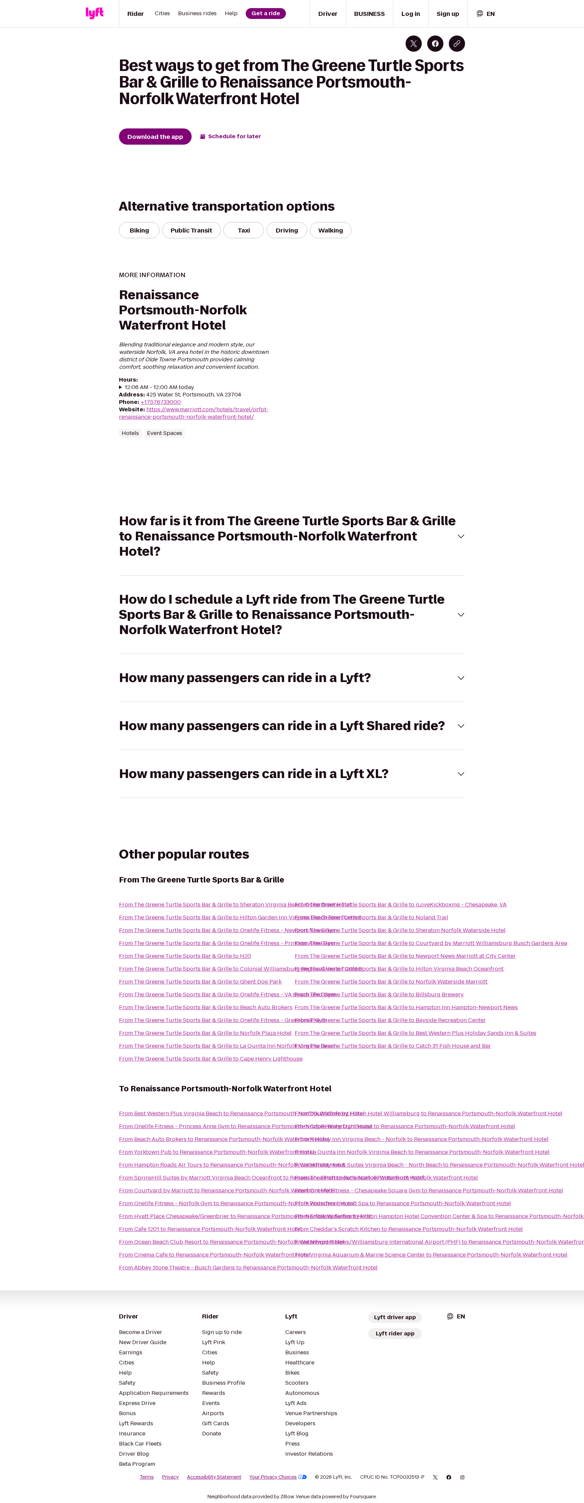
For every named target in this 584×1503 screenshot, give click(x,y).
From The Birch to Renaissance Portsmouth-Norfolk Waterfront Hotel (386, 1178)
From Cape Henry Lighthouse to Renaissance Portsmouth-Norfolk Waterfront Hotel (405, 1126)
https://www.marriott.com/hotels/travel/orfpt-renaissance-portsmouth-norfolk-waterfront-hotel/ (193, 413)
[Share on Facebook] (435, 43)
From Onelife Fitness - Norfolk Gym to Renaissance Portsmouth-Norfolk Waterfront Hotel (237, 1203)
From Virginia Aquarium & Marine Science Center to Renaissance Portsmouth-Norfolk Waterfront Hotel (431, 1255)
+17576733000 (161, 402)
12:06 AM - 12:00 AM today (159, 387)
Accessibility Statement (214, 1477)
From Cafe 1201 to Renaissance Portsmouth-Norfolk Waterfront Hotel (210, 1229)
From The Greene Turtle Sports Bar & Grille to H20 (185, 956)
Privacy (170, 1477)
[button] (292, 536)
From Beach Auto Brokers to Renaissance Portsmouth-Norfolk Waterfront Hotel (224, 1139)
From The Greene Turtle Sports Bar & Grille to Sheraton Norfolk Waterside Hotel (400, 930)
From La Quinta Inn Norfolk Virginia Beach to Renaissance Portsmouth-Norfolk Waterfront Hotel (422, 1152)
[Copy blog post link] (457, 43)
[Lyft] (94, 13)
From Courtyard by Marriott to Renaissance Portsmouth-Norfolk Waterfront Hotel (227, 1190)
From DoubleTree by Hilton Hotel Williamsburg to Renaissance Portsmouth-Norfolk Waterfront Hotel (428, 1113)
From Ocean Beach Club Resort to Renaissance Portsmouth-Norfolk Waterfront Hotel (231, 1242)
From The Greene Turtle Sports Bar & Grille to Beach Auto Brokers (205, 1007)
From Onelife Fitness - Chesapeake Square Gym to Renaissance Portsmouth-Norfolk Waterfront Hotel (429, 1190)
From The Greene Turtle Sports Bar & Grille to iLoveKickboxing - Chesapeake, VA (401, 904)
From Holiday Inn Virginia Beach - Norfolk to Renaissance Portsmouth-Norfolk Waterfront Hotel (422, 1139)
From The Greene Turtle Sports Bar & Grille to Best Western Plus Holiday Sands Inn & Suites (415, 1033)
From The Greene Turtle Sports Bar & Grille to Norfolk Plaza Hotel (205, 1033)
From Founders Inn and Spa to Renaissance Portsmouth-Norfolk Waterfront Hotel (403, 1203)
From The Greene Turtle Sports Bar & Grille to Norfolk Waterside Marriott (391, 982)
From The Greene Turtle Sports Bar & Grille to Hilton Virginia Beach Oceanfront (399, 969)
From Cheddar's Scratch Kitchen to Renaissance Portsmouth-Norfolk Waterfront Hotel (409, 1229)
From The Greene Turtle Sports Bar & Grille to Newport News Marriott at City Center (405, 956)
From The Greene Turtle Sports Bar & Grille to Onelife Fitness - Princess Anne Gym (227, 943)
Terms (147, 1477)
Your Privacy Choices (273, 1477)
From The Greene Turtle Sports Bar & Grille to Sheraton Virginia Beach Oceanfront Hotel (235, 904)
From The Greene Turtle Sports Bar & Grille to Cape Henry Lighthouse (210, 1059)
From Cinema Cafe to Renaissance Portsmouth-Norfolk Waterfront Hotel (214, 1255)
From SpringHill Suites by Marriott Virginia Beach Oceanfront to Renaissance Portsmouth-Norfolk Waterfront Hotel (271, 1178)
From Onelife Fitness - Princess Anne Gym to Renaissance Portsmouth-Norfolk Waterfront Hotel (245, 1126)
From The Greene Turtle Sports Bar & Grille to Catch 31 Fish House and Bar (393, 1046)
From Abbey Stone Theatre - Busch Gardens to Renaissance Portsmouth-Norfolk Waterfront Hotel (248, 1267)
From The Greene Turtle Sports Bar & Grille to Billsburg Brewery (379, 994)
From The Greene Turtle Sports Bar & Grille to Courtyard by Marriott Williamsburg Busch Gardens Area (431, 943)
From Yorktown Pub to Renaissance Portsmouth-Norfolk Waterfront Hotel (216, 1152)
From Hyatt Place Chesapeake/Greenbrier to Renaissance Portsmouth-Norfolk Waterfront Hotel (245, 1216)
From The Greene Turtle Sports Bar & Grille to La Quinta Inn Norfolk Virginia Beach (228, 1046)
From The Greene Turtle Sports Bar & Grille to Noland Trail (371, 917)
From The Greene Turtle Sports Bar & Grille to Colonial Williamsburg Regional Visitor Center (241, 969)
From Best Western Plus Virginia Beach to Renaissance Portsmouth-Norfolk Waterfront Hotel (242, 1113)
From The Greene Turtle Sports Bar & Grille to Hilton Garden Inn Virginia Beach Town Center (240, 917)
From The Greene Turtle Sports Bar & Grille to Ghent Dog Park (200, 982)
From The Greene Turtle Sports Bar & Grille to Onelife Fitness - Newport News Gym (228, 930)
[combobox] (485, 13)
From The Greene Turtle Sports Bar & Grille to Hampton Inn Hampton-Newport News (406, 1007)
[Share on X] (414, 43)
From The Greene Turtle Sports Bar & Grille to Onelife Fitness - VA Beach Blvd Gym (227, 994)
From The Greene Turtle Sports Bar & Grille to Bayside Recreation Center (390, 1020)
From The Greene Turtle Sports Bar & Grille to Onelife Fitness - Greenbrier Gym (223, 1020)
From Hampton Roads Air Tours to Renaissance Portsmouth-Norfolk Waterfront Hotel (232, 1165)
